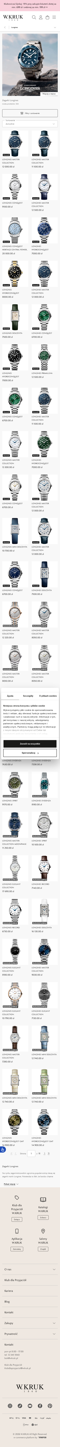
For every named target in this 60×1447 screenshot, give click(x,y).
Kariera (8, 1290)
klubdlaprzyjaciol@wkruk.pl (17, 1368)
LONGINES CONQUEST (12, 203)
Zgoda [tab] (10, 696)
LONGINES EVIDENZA (11, 760)
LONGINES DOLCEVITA (12, 333)
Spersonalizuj (28, 753)
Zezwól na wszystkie (30, 744)
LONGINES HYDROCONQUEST (40, 248)
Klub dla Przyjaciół (15, 1280)
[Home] (13, 18)
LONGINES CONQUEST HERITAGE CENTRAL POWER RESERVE (14, 248)
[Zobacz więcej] (55, 27)
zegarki (5, 1176)
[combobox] (30, 123)
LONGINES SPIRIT (10, 800)
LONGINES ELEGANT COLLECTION (11, 886)
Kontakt (8, 1312)
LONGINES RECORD (40, 884)
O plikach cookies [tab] (48, 696)
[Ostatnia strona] (49, 1153)
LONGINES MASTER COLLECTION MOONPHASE (14, 842)
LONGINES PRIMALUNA (42, 373)
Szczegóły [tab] (28, 696)
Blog (7, 1301)
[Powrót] (5, 27)
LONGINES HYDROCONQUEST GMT (13, 1140)
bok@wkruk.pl (11, 1358)
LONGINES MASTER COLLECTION (10, 161)
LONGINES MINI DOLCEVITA (14, 547)
